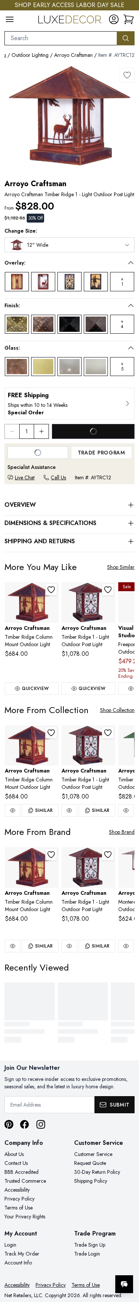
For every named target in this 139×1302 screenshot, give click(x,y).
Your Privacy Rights (24, 1216)
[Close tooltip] (127, 1261)
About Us (14, 1154)
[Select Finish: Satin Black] (69, 324)
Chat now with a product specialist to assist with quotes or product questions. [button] (82, 1264)
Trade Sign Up (89, 1244)
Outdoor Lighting (30, 55)
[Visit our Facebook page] (24, 1124)
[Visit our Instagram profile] (41, 1124)
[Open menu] (9, 19)
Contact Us (16, 1163)
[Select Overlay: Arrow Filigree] (16, 281)
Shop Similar (121, 567)
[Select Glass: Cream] (43, 366)
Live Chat (24, 477)
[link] (129, 19)
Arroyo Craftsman (73, 55)
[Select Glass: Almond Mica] (16, 366)
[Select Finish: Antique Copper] (43, 324)
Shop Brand (122, 832)
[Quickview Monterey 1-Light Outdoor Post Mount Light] (126, 946)
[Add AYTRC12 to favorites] (127, 75)
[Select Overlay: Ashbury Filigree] (69, 281)
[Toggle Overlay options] (131, 262)
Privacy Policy (19, 1198)
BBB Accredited (21, 1172)
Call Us (58, 477)
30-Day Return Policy (97, 1172)
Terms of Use (18, 1207)
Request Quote (90, 1163)
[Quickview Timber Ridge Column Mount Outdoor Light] (12, 810)
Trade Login (87, 1253)
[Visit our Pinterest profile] (8, 1124)
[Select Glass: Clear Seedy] (69, 366)
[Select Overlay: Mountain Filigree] (95, 281)
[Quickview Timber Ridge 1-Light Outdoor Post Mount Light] (126, 810)
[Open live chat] (124, 1284)
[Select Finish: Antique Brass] (16, 324)
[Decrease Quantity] (11, 431)
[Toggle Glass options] (131, 348)
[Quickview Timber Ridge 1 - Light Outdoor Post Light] (69, 810)
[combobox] (61, 38)
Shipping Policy (90, 1181)
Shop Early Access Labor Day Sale (69, 5)
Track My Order (21, 1253)
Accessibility (17, 1190)
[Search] (126, 38)
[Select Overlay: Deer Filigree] (43, 281)
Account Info (18, 1262)
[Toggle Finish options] (131, 305)
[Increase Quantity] (41, 431)
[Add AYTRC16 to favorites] (108, 590)
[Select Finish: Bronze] (95, 324)
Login (10, 1244)
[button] (64, 262)
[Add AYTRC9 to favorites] (51, 590)
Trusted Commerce (25, 1181)
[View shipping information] (69, 403)
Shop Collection (117, 710)
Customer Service (93, 1154)
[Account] (114, 19)
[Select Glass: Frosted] (95, 366)
